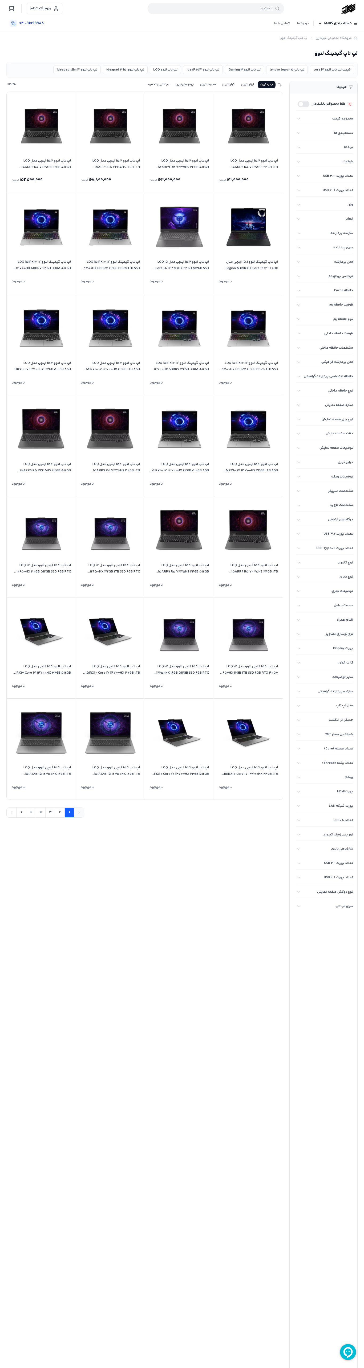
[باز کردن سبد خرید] (11, 8)
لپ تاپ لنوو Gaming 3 (244, 69)
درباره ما (303, 23)
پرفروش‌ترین (185, 84)
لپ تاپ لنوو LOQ (165, 69)
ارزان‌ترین (247, 84)
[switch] (303, 104)
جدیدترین (266, 84)
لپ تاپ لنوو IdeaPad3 (203, 69)
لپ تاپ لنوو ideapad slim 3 (77, 69)
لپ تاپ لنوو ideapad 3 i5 (125, 69)
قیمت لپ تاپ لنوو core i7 (332, 69)
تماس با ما (282, 23)
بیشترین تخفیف (158, 84)
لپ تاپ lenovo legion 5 (287, 69)
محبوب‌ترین (208, 84)
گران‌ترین (228, 84)
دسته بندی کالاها (338, 23)
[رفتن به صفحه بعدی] (11, 812)
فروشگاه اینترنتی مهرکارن (334, 38)
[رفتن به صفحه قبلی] (79, 812)
